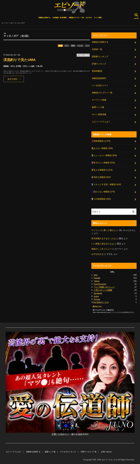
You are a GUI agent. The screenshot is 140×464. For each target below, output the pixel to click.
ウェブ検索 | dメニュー (104, 287)
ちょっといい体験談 (105, 155)
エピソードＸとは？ (101, 122)
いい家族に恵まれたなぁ (102, 244)
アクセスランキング (68, 452)
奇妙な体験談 (102, 177)
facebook (98, 293)
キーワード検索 (99, 100)
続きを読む (13, 79)
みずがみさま (97, 254)
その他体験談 (102, 199)
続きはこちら (97, 306)
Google (97, 278)
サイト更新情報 (99, 114)
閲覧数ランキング (100, 56)
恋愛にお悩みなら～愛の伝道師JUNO (70, 434)
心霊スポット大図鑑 (103, 290)
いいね (80, 46)
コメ (87, 46)
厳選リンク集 (98, 107)
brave (96, 296)
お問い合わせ (106, 452)
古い (66, 46)
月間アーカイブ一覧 (89, 452)
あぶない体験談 (103, 148)
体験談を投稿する (44, 17)
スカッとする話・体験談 (107, 184)
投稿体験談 (97, 71)
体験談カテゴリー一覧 (76, 17)
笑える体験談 (102, 170)
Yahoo (96, 281)
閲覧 (73, 46)
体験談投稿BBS (99, 78)
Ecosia (97, 299)
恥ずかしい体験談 (104, 163)
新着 (60, 46)
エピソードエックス (110, 460)
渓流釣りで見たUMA (19, 60)
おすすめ (89, 17)
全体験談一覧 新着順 (60, 17)
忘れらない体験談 (104, 192)
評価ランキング (99, 64)
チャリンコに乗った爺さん (103, 230)
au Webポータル (101, 302)
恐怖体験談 (101, 141)
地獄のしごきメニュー (101, 249)
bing (95, 275)
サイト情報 (98, 17)
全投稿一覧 (97, 49)
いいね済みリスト (100, 85)
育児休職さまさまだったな (103, 238)
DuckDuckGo (100, 284)
